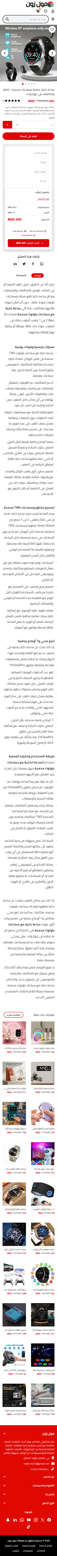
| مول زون (12, 1541)
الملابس (15, 1550)
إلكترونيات (41, 1550)
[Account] (52, 11)
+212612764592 (39, 1469)
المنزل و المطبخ (11, 1545)
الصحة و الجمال (28, 1545)
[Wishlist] (46, 11)
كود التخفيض (43, 199)
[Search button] (52, 19)
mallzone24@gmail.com (36, 1463)
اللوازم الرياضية (45, 1545)
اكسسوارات (28, 1550)
